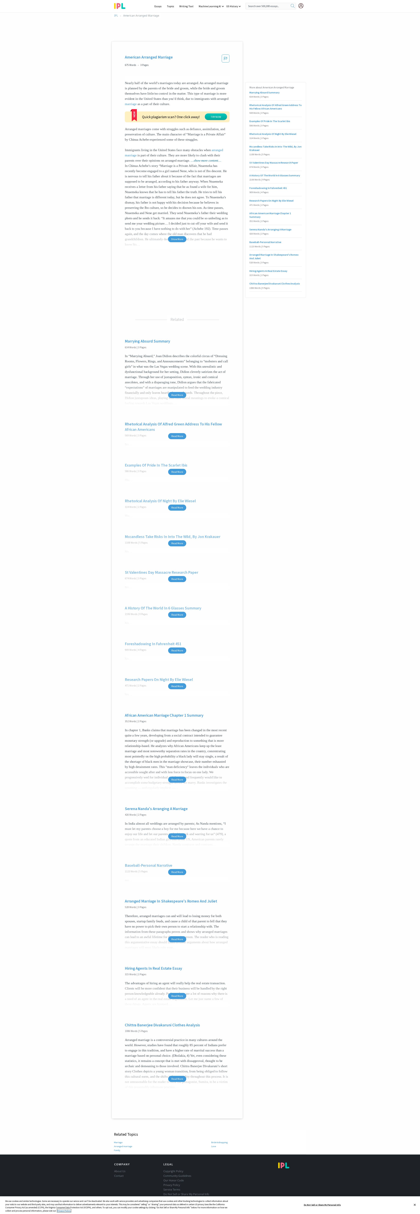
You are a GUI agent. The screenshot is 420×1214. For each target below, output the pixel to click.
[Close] (414, 1204)
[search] (292, 6)
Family (117, 1150)
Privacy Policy (171, 1185)
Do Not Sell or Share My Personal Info (322, 1205)
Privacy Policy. (64, 1210)
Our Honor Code (173, 1180)
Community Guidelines (177, 1176)
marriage (131, 104)
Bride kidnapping (219, 1142)
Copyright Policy (173, 1171)
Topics (170, 6)
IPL (116, 15)
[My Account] (302, 5)
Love (213, 1146)
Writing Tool (186, 6)
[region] (210, 1205)
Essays (158, 6)
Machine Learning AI (210, 6)
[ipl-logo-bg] (121, 5)
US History (232, 6)
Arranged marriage (123, 1146)
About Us (120, 1171)
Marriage (118, 1142)
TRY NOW (216, 116)
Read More (177, 395)
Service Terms (171, 1189)
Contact (119, 1176)
